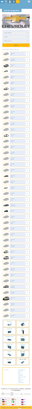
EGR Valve (20, 374)
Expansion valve (22, 377)
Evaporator (20, 375)
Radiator (20, 381)
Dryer (19, 372)
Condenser (20, 371)
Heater (19, 378)
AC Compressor (21, 369)
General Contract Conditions (17, 389)
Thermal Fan (21, 382)
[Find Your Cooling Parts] (11, 6)
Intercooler (20, 379)
